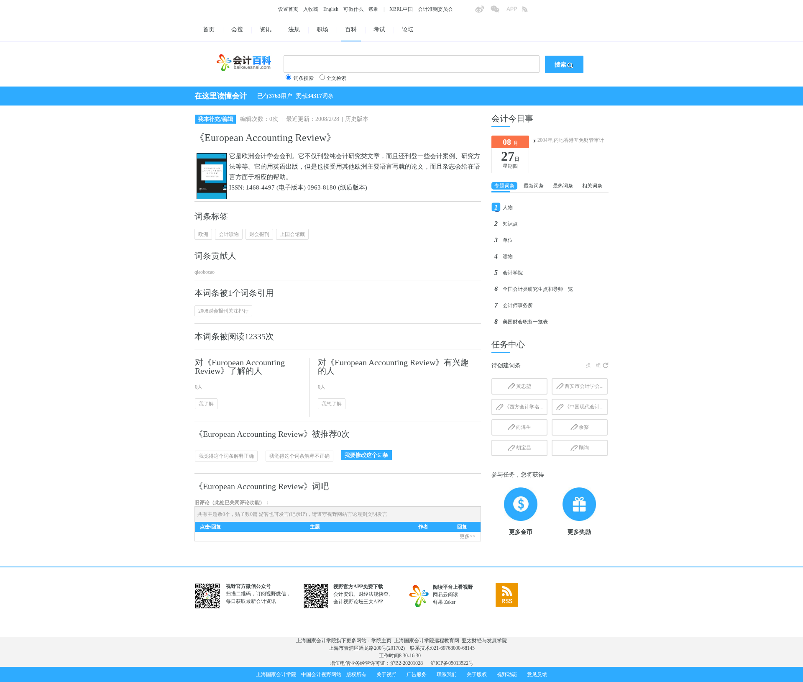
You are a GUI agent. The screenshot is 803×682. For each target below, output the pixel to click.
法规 (294, 29)
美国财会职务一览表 (525, 322)
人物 (508, 207)
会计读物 (229, 234)
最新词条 (534, 186)
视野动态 (507, 674)
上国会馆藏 (292, 234)
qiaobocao (204, 272)
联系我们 (447, 674)
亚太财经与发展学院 (484, 641)
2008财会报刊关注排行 (223, 311)
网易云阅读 (445, 594)
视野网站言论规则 (347, 514)
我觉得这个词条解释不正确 (299, 456)
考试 (379, 29)
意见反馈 (537, 674)
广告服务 (417, 674)
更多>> (468, 536)
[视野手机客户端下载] (514, 11)
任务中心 (508, 344)
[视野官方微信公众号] (498, 11)
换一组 (593, 365)
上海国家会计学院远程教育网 (426, 641)
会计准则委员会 (435, 9)
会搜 (237, 29)
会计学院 (513, 273)
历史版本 (356, 119)
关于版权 (477, 674)
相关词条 (592, 186)
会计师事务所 (518, 305)
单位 (508, 240)
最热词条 (563, 186)
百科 (351, 29)
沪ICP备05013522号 (451, 663)
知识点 (510, 224)
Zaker (449, 602)
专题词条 (504, 186)
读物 (508, 256)
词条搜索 (304, 78)
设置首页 (288, 9)
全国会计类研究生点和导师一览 (538, 289)
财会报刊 (259, 234)
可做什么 (353, 9)
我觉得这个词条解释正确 (226, 456)
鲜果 (438, 602)
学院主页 (381, 641)
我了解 (206, 404)
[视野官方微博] (482, 11)
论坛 (408, 29)
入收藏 (310, 9)
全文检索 (336, 78)
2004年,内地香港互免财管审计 (570, 140)
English (330, 9)
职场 (322, 29)
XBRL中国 (401, 9)
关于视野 (386, 674)
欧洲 (203, 234)
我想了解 (332, 404)
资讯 (265, 29)
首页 (209, 29)
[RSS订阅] (529, 11)
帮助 (373, 9)
